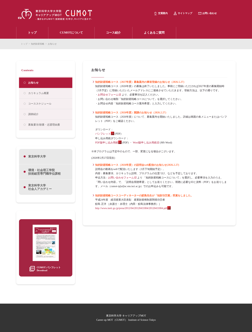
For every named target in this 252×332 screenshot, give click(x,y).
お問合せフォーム (108, 94)
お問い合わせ (209, 13)
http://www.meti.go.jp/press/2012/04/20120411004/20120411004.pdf (131, 208)
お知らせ (33, 82)
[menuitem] (32, 33)
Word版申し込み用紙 (145, 142)
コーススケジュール (39, 103)
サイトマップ (185, 13)
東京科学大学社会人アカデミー (40, 187)
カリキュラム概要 (38, 93)
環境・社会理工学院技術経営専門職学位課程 (44, 171)
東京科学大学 (37, 156)
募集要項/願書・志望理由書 (44, 124)
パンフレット (103, 133)
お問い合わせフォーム (121, 177)
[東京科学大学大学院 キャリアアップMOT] (84, 14)
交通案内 (163, 13)
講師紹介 (33, 114)
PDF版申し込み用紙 (106, 142)
